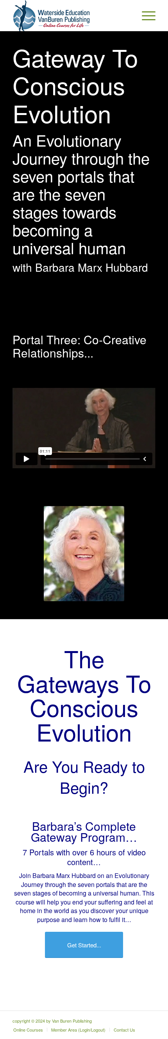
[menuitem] (144, 15)
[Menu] (144, 15)
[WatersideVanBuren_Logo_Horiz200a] (70, 15)
